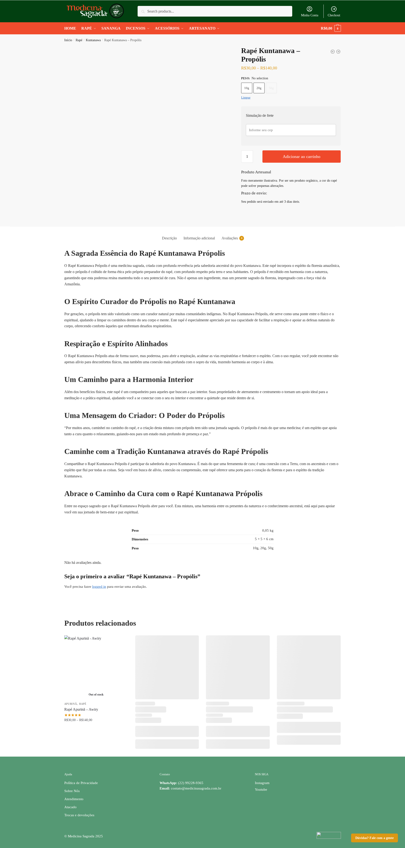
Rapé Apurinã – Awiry (81, 709)
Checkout (334, 15)
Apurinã (70, 703)
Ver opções (96, 729)
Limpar (245, 97)
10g (246, 88)
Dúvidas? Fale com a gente (374, 838)
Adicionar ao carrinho (301, 156)
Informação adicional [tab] (199, 238)
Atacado (70, 807)
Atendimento (73, 799)
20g (259, 88)
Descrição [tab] (169, 238)
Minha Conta (309, 15)
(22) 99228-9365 (181, 783)
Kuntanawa (93, 40)
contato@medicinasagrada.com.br (196, 788)
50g (271, 88)
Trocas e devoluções (79, 815)
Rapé (79, 40)
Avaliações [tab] (230, 238)
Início (68, 40)
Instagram (262, 783)
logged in (99, 586)
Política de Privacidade (81, 783)
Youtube (261, 789)
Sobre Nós (72, 791)
